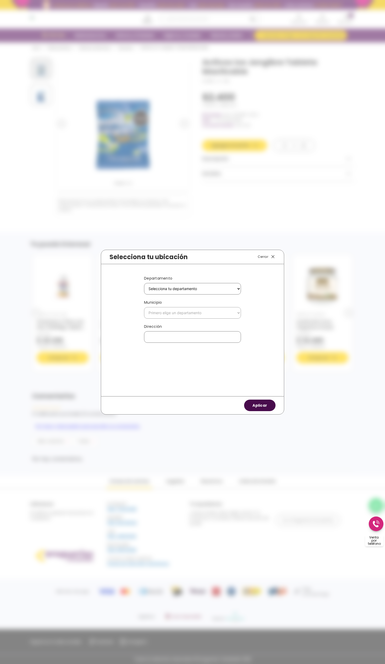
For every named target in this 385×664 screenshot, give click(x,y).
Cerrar (263, 256)
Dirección (153, 326)
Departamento (158, 278)
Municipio (153, 302)
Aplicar (259, 405)
